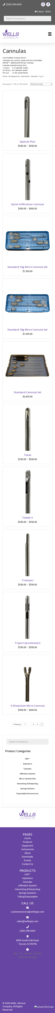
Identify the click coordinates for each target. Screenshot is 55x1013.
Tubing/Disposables (27, 896)
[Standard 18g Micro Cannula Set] (27, 303)
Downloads (27, 856)
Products (27, 842)
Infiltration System (27, 885)
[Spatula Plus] (27, 115)
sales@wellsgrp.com (27, 921)
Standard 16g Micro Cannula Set (27, 267)
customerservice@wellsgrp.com (27, 911)
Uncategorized (13, 76)
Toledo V (27, 517)
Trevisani (27, 580)
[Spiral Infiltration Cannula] (27, 178)
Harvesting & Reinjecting (27, 889)
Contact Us (27, 864)
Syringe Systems (27, 893)
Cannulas (34, 76)
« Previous (17, 724)
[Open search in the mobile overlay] (27, 19)
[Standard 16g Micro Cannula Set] (27, 241)
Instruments (25, 76)
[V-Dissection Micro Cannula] (27, 679)
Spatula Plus (27, 141)
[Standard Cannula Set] (27, 366)
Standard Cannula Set (27, 392)
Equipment (27, 845)
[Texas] (27, 429)
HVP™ (27, 874)
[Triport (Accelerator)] (27, 617)
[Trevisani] (27, 554)
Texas (27, 455)
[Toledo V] (27, 491)
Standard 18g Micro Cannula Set (27, 329)
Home (5, 76)
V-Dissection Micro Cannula (27, 705)
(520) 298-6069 (14, 4)
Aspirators (27, 878)
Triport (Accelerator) (27, 643)
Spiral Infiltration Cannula (27, 204)
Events (27, 860)
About (28, 853)
